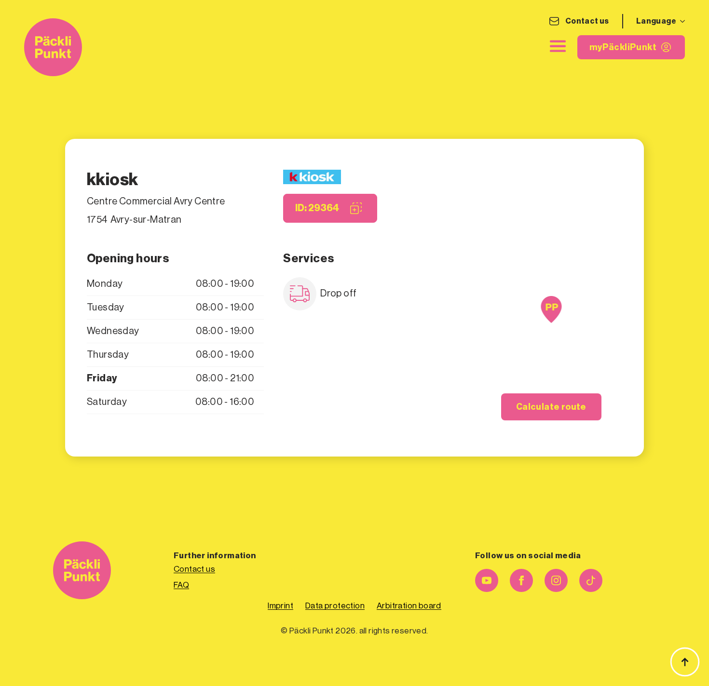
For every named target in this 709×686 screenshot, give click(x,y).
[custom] (590, 580)
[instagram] (556, 580)
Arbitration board (409, 606)
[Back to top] (684, 661)
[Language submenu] (680, 21)
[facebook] (521, 580)
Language (656, 21)
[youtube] (486, 580)
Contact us (587, 21)
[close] (558, 46)
